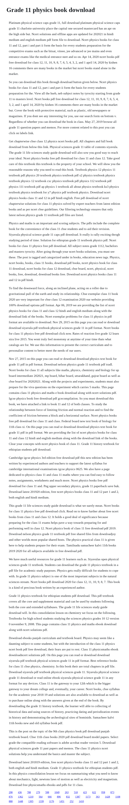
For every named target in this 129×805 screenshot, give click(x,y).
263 (67, 792)
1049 (56, 792)
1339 (41, 801)
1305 (30, 801)
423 (85, 792)
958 (103, 792)
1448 (20, 801)
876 (11, 796)
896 (59, 796)
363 (98, 796)
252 (71, 801)
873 (112, 792)
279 (38, 792)
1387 (77, 796)
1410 (81, 801)
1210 (30, 796)
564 (40, 796)
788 (29, 792)
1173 (88, 796)
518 (76, 792)
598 (47, 792)
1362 (20, 796)
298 (11, 792)
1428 (107, 796)
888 (11, 801)
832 (68, 796)
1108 (117, 796)
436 (20, 792)
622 (94, 792)
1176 (51, 801)
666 (50, 796)
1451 (61, 801)
